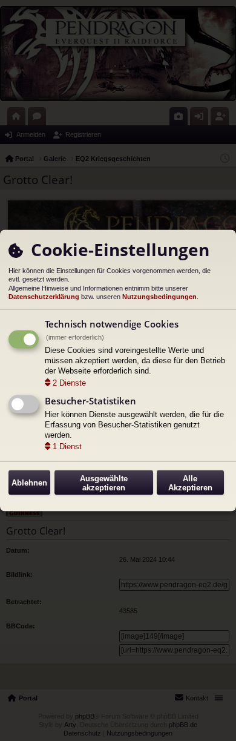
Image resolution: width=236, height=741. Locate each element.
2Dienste (69, 382)
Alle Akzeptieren (190, 482)
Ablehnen (29, 482)
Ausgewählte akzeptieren (104, 482)
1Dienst (67, 446)
